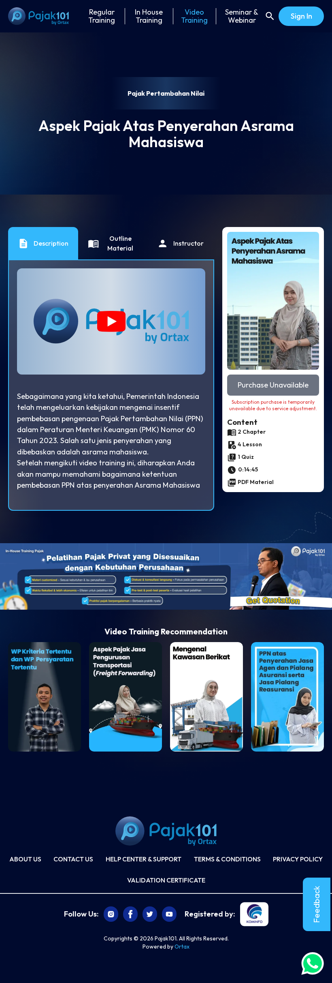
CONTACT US (73, 859)
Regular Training (101, 16)
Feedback (316, 904)
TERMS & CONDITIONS (227, 859)
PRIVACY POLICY (298, 859)
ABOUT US (25, 859)
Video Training (194, 16)
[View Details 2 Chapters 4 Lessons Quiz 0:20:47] (125, 697)
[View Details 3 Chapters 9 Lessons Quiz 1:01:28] (44, 697)
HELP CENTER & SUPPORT (143, 859)
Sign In (301, 16)
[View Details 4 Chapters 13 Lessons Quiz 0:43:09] (287, 697)
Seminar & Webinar (241, 16)
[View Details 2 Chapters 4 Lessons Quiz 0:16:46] (206, 697)
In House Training (149, 16)
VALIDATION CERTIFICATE (166, 880)
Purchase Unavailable (273, 385)
